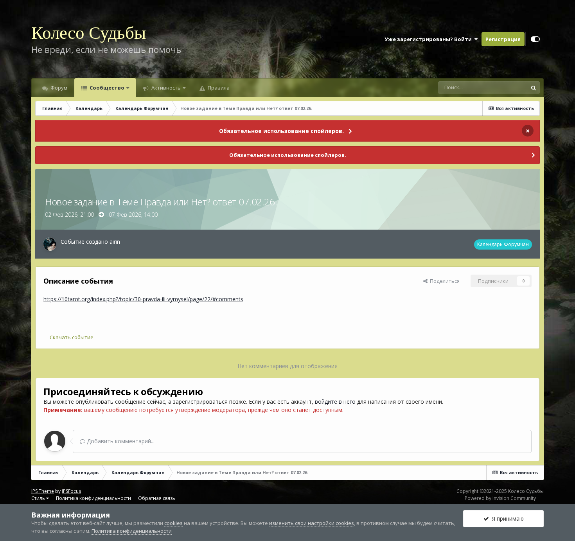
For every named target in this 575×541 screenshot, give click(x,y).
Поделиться (444, 280)
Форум (58, 87)
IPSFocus (71, 491)
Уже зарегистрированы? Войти (429, 39)
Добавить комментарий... (120, 441)
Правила (218, 87)
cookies (173, 523)
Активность (165, 87)
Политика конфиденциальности (93, 498)
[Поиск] (533, 87)
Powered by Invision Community (500, 498)
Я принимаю (506, 518)
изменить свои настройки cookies (311, 523)
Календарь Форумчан (503, 244)
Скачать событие (71, 337)
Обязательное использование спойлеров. (281, 131)
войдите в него (335, 401)
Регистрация (503, 39)
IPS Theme (42, 491)
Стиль (38, 498)
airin (115, 241)
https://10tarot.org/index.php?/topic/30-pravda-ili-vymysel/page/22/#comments (143, 299)
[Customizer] (535, 39)
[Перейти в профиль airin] (49, 244)
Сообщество (106, 87)
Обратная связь (156, 498)
